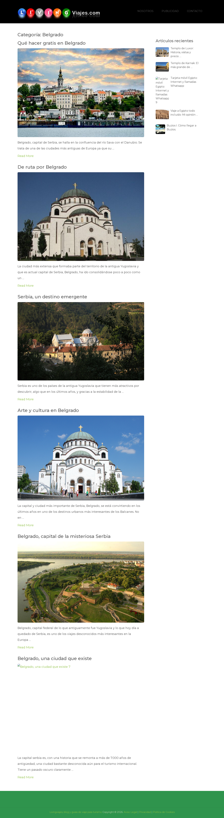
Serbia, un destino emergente (52, 296)
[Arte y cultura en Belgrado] (81, 458)
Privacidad (145, 812)
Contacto (194, 11)
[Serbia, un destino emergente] (81, 341)
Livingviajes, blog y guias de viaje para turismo (76, 812)
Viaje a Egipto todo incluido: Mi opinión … (184, 112)
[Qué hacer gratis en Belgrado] (81, 92)
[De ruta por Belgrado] (81, 216)
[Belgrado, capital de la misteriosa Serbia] (81, 582)
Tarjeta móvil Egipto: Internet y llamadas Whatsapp (184, 81)
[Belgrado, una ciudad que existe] (81, 708)
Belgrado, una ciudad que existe (55, 658)
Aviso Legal (130, 812)
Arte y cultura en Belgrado (48, 410)
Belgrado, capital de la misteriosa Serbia (64, 536)
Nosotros (145, 11)
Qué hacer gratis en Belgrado (52, 43)
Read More (26, 156)
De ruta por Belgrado (42, 167)
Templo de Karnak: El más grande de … (185, 65)
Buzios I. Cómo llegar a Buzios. (181, 127)
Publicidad (170, 11)
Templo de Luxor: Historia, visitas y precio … (182, 52)
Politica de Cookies (164, 812)
